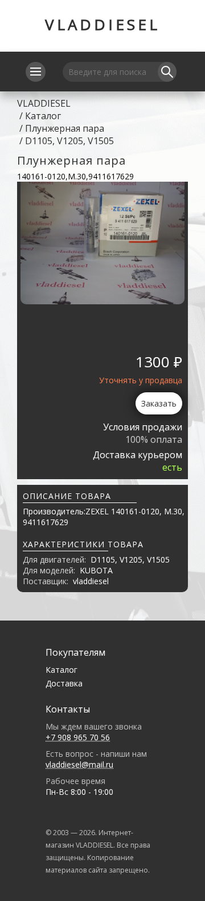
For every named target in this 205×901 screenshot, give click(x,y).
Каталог (43, 116)
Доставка (64, 683)
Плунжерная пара (64, 128)
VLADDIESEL (102, 24)
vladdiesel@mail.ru (79, 764)
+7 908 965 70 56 (78, 737)
